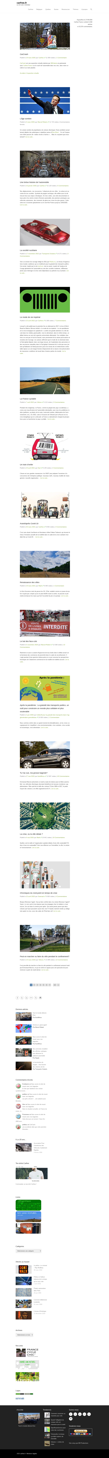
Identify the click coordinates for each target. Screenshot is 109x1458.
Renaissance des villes (29, 582)
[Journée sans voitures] (27, 1369)
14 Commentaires (62, 960)
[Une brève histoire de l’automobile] (45, 164)
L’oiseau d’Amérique (40, 1311)
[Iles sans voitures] (28, 1222)
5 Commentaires (63, 186)
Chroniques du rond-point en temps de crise (38, 893)
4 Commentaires (58, 468)
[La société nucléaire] (45, 232)
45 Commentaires (63, 776)
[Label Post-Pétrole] (20, 1399)
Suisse (56, 9)
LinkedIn (26, 998)
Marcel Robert (42, 122)
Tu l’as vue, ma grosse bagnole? (33, 773)
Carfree (30, 9)
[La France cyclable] (45, 380)
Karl (39, 468)
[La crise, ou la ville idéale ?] (45, 815)
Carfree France (27, 65)
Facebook (17, 998)
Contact (40, 998)
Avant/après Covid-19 (29, 523)
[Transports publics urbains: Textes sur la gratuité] (28, 1233)
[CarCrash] (45, 36)
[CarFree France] (20, 1394)
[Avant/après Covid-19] (45, 505)
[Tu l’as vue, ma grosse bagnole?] (45, 754)
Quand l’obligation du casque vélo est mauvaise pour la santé (58, 1422)
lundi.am (40, 266)
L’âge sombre (25, 119)
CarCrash (24, 54)
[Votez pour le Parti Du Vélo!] (27, 1380)
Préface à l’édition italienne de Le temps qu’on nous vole (40, 1279)
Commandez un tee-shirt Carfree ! (26, 1184)
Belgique (39, 9)
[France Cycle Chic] (27, 1357)
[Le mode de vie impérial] (45, 300)
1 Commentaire (61, 58)
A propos (84, 9)
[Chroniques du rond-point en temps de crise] (45, 874)
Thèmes (75, 9)
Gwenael (41, 896)
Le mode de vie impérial (30, 317)
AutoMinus (41, 776)
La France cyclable (28, 399)
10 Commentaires (59, 837)
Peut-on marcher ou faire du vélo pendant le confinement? (44, 956)
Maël (40, 586)
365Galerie (54, 63)
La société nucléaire (28, 250)
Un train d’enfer (26, 465)
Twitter (22, 998)
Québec (48, 9)
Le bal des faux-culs (28, 641)
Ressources (66, 9)
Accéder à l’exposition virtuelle (29, 73)
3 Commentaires (59, 402)
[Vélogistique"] (28, 1210)
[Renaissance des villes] (45, 564)
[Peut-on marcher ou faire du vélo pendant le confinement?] (45, 938)
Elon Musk (55, 132)
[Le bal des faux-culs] (45, 623)
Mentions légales (32, 1453)
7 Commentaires (60, 320)
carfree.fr (22, 2)
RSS (35, 998)
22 (55, 985)
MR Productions (83, 1443)
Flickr (31, 998)
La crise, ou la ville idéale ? (31, 834)
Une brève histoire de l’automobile (34, 182)
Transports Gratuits (48, 253)
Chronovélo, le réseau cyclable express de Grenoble (57, 1436)
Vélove (39, 402)
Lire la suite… (29, 137)
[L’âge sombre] (45, 100)
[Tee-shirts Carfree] (32, 1182)
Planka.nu (52, 262)
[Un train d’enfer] (45, 446)
